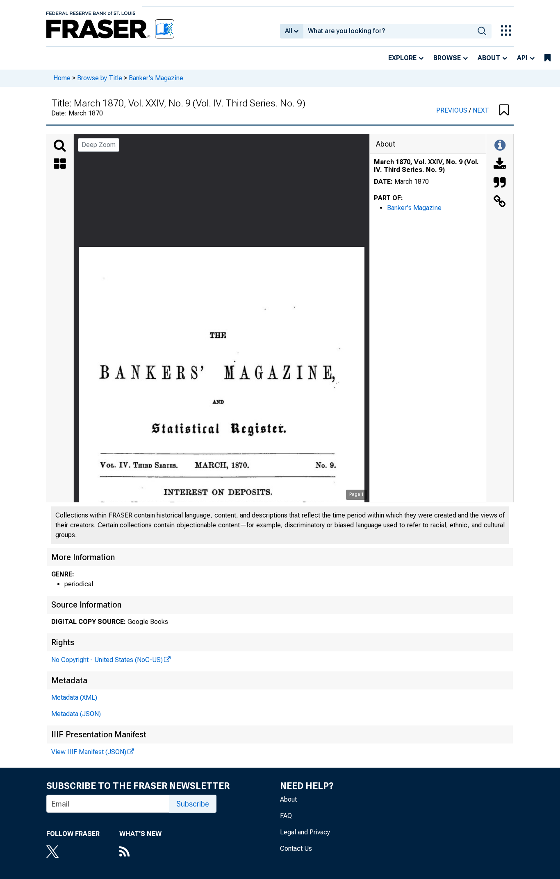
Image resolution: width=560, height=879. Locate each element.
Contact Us (296, 848)
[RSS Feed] (140, 852)
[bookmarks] (547, 58)
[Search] (59, 145)
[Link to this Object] (499, 202)
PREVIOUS (452, 110)
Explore (402, 58)
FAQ (286, 816)
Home (62, 78)
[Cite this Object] (499, 183)
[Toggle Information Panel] (500, 145)
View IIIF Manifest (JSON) (88, 752)
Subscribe (192, 804)
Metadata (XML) (74, 697)
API (522, 58)
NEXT (481, 110)
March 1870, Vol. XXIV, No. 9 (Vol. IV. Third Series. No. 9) (426, 166)
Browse (447, 58)
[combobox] (388, 31)
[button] (504, 111)
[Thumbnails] (59, 164)
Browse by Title (99, 78)
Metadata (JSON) (76, 714)
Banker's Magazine (156, 78)
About (489, 58)
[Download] (499, 164)
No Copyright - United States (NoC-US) (107, 660)
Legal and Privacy (305, 832)
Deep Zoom (99, 145)
